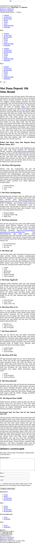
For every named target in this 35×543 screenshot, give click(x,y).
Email (2, 476)
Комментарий (5, 457)
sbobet (23, 106)
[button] (17, 30)
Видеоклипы (8, 18)
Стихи (6, 22)
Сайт (1, 480)
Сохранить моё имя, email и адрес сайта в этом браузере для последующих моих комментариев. (16, 484)
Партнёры (7, 27)
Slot (4, 359)
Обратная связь (8, 25)
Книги (6, 20)
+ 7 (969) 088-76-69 (6, 533)
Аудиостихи (7, 17)
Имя (2, 473)
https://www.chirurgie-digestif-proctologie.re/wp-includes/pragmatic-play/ (17, 231)
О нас (5, 24)
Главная (6, 15)
